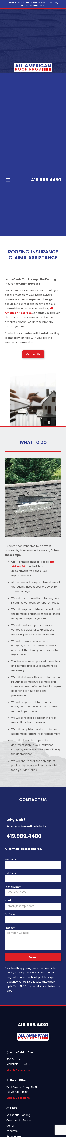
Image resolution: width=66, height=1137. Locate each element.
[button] (8, 179)
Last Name (11, 873)
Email (8, 900)
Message (10, 928)
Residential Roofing (18, 1115)
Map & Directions (18, 1070)
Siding (10, 1126)
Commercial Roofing (19, 1120)
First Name (11, 859)
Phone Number (13, 887)
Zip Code (10, 914)
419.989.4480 (46, 180)
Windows (12, 1131)
